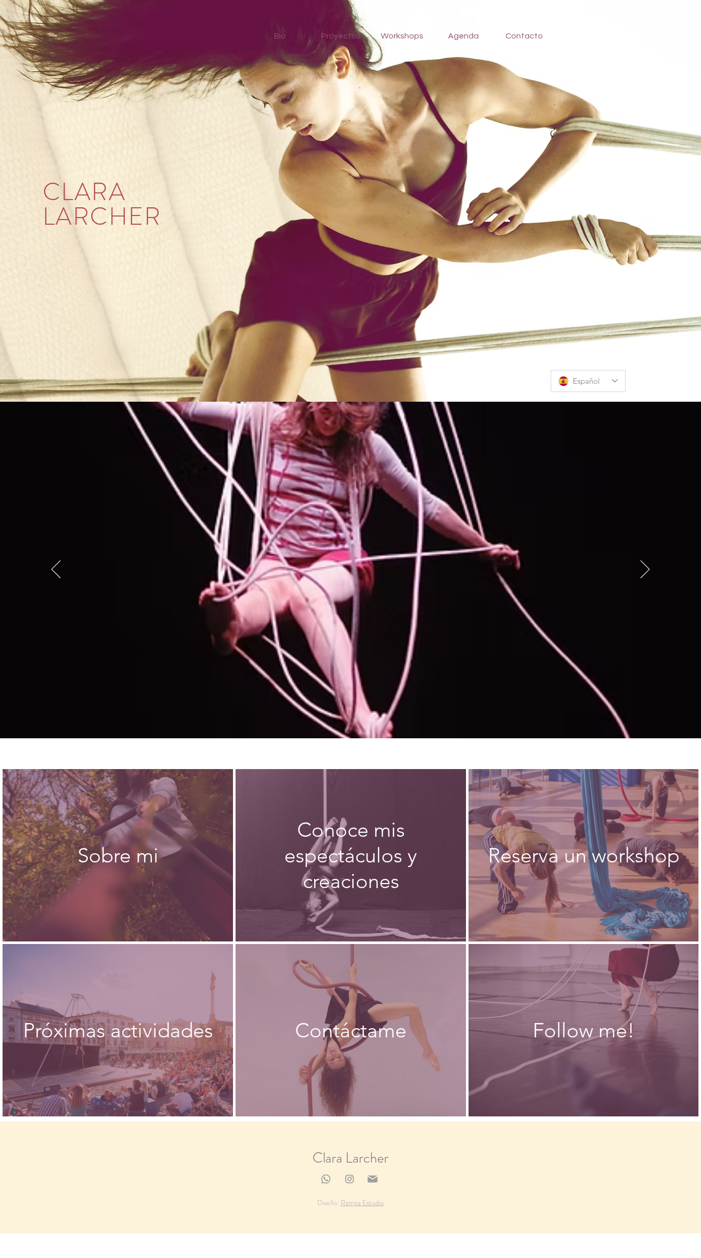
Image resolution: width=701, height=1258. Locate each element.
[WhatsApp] (326, 1179)
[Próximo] (645, 570)
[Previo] (56, 570)
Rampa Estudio (362, 1202)
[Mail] (372, 1179)
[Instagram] (349, 1179)
